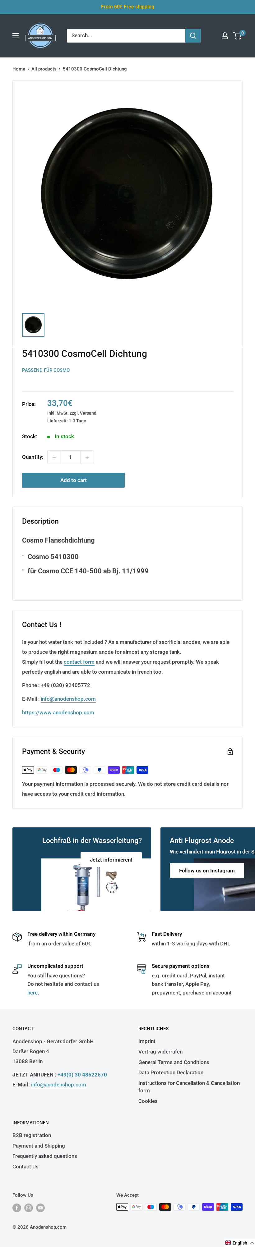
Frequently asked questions (44, 1156)
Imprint (146, 1041)
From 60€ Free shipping (127, 7)
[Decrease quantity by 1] (54, 457)
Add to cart (73, 480)
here (32, 993)
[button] (239, 1243)
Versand (88, 413)
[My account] (225, 35)
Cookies (148, 1101)
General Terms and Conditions (173, 1062)
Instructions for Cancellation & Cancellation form (189, 1087)
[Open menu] (15, 35)
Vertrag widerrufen (160, 1052)
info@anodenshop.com (68, 699)
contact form (79, 662)
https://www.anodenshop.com (58, 712)
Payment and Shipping (38, 1146)
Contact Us (25, 1166)
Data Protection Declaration (170, 1072)
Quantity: (33, 457)
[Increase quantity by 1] (87, 457)
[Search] (193, 36)
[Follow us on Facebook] (16, 1207)
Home (18, 69)
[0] (237, 35)
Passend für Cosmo (46, 370)
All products (44, 69)
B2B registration (31, 1135)
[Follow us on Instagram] (28, 1207)
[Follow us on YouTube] (40, 1207)
